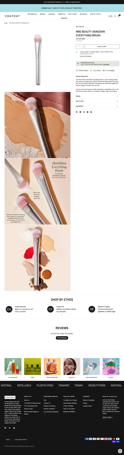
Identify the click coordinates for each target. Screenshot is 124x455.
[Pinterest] (84, 112)
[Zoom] (66, 29)
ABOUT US (27, 396)
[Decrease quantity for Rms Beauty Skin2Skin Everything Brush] (77, 46)
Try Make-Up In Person (70, 400)
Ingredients (79, 106)
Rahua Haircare (52, 377)
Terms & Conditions (88, 400)
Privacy (85, 403)
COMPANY (86, 396)
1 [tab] (62, 315)
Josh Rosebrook (91, 377)
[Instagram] (11, 428)
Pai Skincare (13, 377)
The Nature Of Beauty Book (32, 403)
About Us (27, 400)
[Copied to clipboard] (91, 112)
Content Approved (82, 76)
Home (6, 23)
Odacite (72, 377)
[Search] (115, 16)
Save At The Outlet (69, 409)
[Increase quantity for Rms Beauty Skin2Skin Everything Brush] (82, 46)
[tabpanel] (20, 309)
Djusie (111, 377)
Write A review (61, 338)
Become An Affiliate (69, 412)
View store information (86, 56)
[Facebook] (77, 112)
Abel (32, 377)
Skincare (51, 14)
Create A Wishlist (68, 406)
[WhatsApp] (88, 112)
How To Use (80, 101)
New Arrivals (32, 14)
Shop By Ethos (95, 14)
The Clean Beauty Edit (30, 406)
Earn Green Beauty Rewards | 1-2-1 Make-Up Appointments (62, 2)
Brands (42, 14)
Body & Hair (72, 14)
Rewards (64, 18)
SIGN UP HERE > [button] (108, 417)
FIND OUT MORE (69, 396)
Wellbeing (83, 14)
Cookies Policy (87, 406)
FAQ (45, 400)
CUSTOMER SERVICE (51, 396)
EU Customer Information (51, 412)
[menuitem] (33, 14)
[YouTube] (15, 428)
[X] (81, 112)
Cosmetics (61, 14)
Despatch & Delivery (50, 406)
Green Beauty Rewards (70, 403)
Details (78, 96)
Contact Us (47, 403)
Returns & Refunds (49, 409)
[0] (118, 16)
